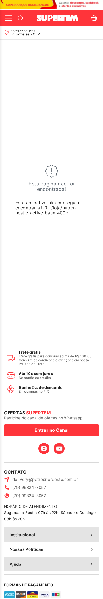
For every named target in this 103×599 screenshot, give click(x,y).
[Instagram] (43, 448)
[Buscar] (20, 18)
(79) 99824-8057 (29, 487)
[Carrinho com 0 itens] (94, 18)
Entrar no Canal (51, 430)
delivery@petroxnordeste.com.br (45, 479)
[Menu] (8, 18)
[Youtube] (59, 448)
